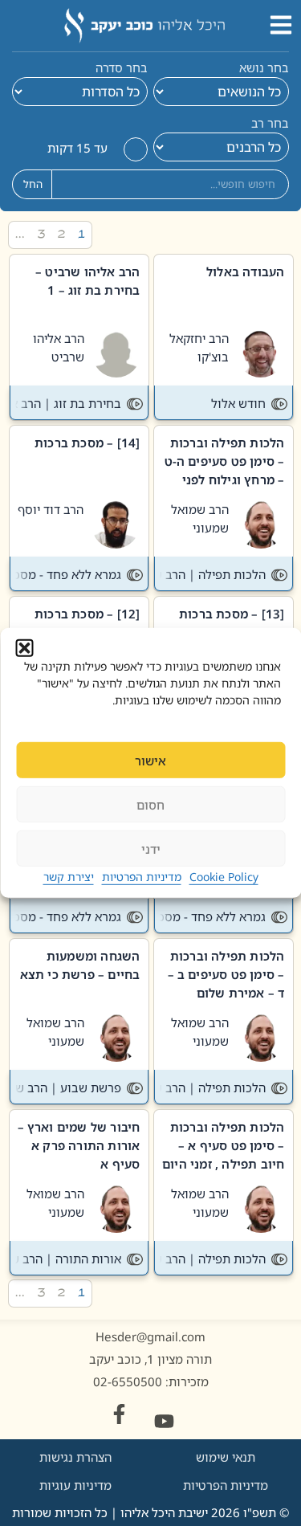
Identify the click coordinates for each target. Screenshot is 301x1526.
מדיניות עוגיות (75, 1485)
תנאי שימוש (225, 1457)
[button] (24, 648)
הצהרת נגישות (75, 1457)
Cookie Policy (223, 876)
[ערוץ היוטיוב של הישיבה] (164, 1421)
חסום (150, 805)
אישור (150, 761)
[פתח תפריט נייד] (281, 25)
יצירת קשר (68, 876)
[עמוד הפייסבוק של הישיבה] (119, 1414)
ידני (151, 849)
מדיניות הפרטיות (141, 876)
